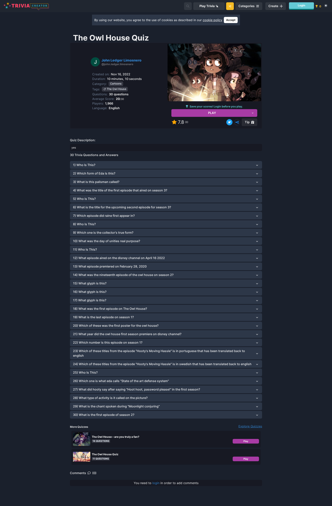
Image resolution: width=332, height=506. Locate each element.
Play (245, 441)
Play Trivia (207, 6)
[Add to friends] (188, 6)
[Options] (237, 122)
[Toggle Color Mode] (326, 5)
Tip (247, 122)
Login (301, 5)
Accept (230, 20)
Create (273, 6)
